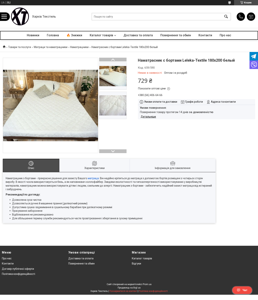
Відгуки (136, 263)
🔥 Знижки (74, 35)
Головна (53, 35)
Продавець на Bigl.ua (129, 287)
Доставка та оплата (138, 35)
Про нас (225, 35)
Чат (245, 290)
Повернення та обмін (175, 35)
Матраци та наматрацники (50, 47)
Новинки (33, 35)
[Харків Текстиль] (19, 16)
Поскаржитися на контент (123, 291)
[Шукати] (226, 16)
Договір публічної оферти (18, 268)
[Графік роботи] (251, 16)
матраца (93, 178)
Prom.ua (147, 284)
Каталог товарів (101, 35)
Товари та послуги (19, 47)
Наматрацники (79, 47)
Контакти (205, 35)
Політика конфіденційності (18, 273)
